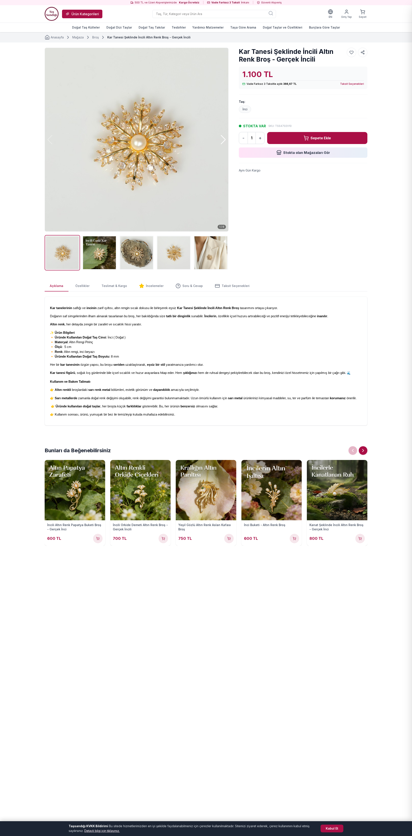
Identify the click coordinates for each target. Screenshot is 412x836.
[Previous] (352, 450)
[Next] (363, 450)
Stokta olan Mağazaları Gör (306, 152)
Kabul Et (332, 828)
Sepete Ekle (321, 138)
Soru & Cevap (192, 286)
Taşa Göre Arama (243, 27)
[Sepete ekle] (98, 538)
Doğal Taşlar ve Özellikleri (282, 27)
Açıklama (56, 286)
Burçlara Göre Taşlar (324, 27)
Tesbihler (179, 27)
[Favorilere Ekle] (351, 52)
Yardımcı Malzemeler (208, 27)
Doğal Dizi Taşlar (119, 27)
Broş (95, 37)
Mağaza (78, 37)
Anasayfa (57, 37)
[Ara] (270, 13)
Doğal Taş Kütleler (86, 27)
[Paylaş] (362, 52)
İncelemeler (155, 286)
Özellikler (82, 286)
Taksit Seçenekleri (352, 83)
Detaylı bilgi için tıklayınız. (102, 831)
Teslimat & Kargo (114, 286)
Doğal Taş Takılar (152, 27)
